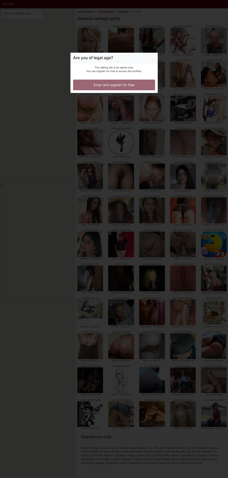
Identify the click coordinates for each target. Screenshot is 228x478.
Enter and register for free (114, 85)
